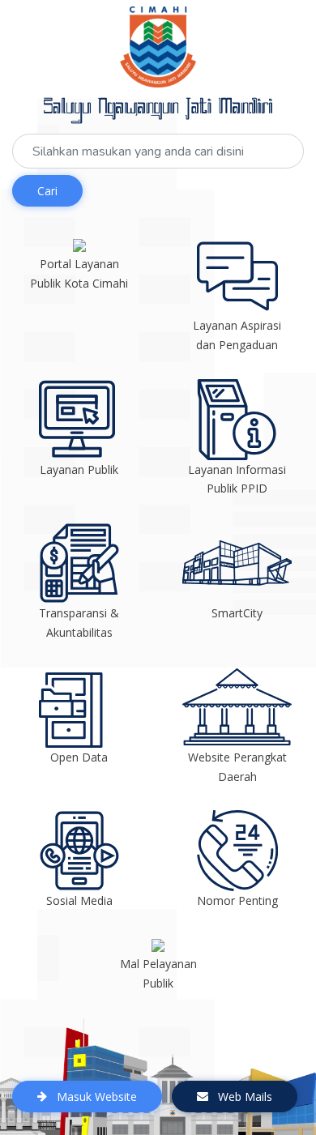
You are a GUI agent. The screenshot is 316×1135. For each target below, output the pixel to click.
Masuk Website (95, 1096)
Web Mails (243, 1096)
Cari (47, 190)
